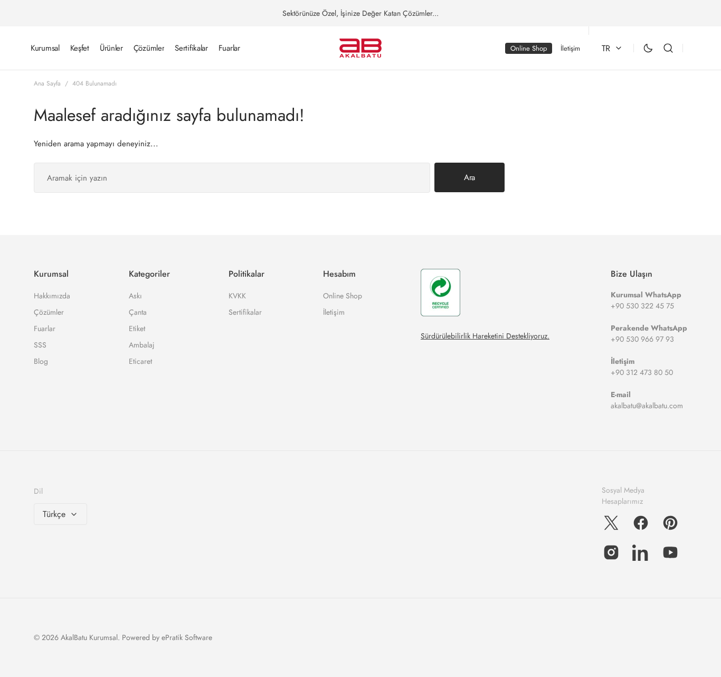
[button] (668, 48)
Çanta (138, 312)
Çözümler (49, 312)
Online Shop (342, 295)
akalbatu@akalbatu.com (647, 405)
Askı (135, 295)
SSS (40, 345)
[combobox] (232, 178)
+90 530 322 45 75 (642, 305)
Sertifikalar (245, 312)
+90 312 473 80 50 (642, 372)
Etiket (137, 328)
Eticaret (140, 361)
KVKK (237, 295)
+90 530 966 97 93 (642, 339)
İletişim (334, 312)
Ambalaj (142, 345)
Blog (41, 361)
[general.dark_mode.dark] (648, 48)
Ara (469, 177)
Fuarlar (44, 328)
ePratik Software (187, 637)
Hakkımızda (52, 295)
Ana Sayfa (47, 83)
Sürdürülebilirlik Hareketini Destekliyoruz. (485, 336)
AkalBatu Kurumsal (89, 637)
